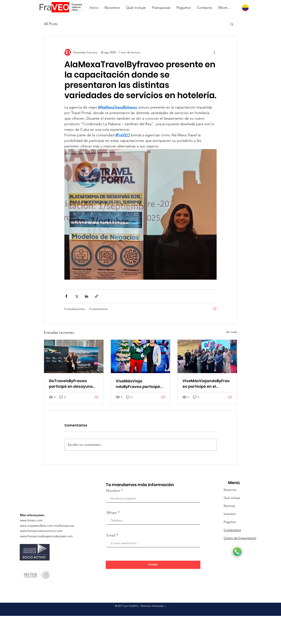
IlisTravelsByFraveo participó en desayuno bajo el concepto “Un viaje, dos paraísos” (71, 383)
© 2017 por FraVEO (126, 605)
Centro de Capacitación (240, 538)
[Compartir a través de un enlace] (97, 296)
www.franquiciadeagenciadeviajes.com (46, 536)
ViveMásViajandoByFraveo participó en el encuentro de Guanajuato (206, 383)
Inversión (230, 514)
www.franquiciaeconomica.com (41, 531)
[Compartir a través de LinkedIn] (86, 296)
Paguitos (230, 522)
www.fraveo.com (31, 520)
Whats (112, 513)
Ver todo (231, 332)
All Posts (51, 24)
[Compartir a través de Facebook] (66, 296)
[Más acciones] (214, 52)
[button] (232, 24)
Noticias (229, 506)
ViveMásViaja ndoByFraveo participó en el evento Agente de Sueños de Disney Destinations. (138, 383)
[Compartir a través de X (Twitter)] (76, 296)
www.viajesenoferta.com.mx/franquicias (47, 526)
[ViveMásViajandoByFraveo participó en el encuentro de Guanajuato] (207, 356)
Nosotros (230, 490)
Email (111, 535)
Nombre (113, 491)
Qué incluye (232, 498)
